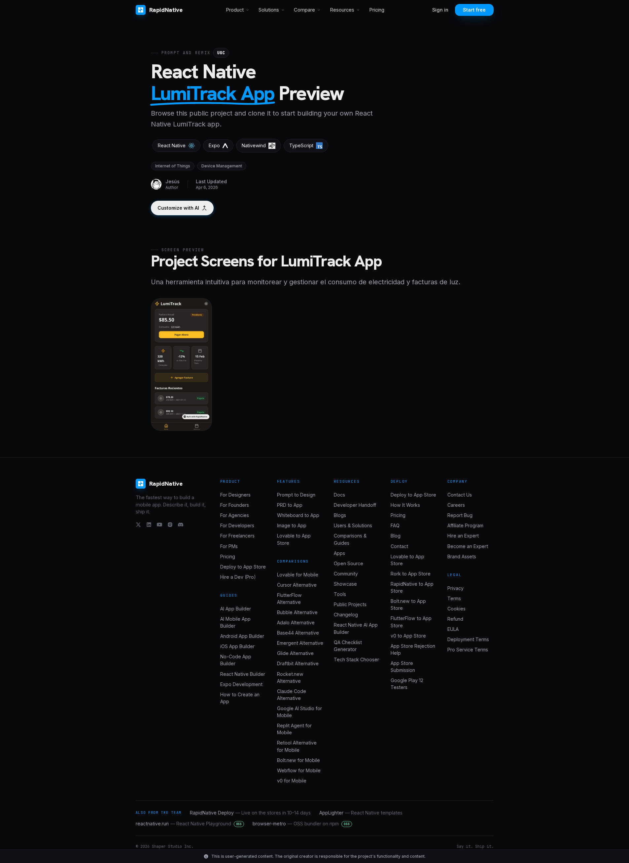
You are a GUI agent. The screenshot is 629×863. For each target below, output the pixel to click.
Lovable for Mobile (297, 574)
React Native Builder (242, 674)
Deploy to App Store (243, 567)
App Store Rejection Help (413, 649)
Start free (474, 10)
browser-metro (301, 823)
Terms (454, 598)
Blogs (340, 515)
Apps (339, 553)
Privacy (455, 588)
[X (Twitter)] (138, 524)
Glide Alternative (295, 653)
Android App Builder (242, 636)
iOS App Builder (237, 646)
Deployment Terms (468, 639)
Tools (340, 594)
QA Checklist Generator (348, 645)
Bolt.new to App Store (408, 604)
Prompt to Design (296, 495)
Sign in (440, 10)
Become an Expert (467, 546)
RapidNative (166, 10)
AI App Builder (235, 608)
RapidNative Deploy (250, 812)
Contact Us (459, 495)
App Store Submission (403, 666)
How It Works (405, 505)
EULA (453, 629)
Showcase (345, 584)
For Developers (237, 525)
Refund (455, 619)
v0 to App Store (408, 636)
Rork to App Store (411, 573)
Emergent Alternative (300, 643)
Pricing (376, 10)
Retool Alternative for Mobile (297, 746)
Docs (339, 495)
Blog (396, 535)
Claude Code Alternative (291, 694)
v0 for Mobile (291, 780)
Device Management (221, 165)
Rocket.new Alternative (290, 677)
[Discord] (180, 524)
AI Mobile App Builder (235, 622)
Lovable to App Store (294, 539)
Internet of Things (172, 165)
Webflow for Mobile (299, 770)
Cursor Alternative (297, 585)
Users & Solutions (353, 525)
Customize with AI (178, 208)
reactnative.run (189, 823)
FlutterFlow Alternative (289, 598)
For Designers (235, 495)
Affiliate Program (465, 525)
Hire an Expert (463, 535)
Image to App (291, 525)
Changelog (346, 614)
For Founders (234, 505)
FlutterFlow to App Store (411, 621)
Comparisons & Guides (350, 539)
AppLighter (360, 812)
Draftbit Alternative (298, 663)
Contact (399, 546)
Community (346, 573)
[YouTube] (159, 524)
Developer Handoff (355, 505)
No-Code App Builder (235, 660)
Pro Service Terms (467, 649)
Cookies (456, 608)
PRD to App (289, 505)
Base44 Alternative (298, 633)
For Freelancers (237, 535)
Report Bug (459, 515)
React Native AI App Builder (356, 628)
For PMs (229, 546)
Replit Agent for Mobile (294, 729)
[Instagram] (170, 524)
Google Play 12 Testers (407, 683)
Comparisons (293, 561)
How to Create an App (240, 698)
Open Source (348, 563)
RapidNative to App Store (412, 587)
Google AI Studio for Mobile (299, 712)
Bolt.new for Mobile (298, 760)
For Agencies (234, 515)
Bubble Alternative (297, 612)
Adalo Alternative (296, 622)
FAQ (395, 525)
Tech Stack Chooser (356, 659)
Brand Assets (461, 556)
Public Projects (350, 604)
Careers (456, 505)
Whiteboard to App (298, 515)
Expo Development (241, 684)
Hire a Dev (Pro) (238, 577)
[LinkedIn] (149, 524)
